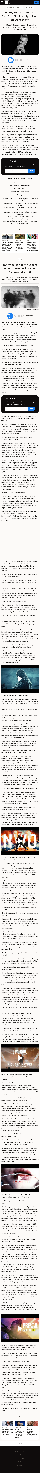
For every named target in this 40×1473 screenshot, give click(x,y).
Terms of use (20, 1458)
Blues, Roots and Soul (15, 7)
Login (37, 2)
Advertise (20, 1466)
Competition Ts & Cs (20, 1451)
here (3, 1410)
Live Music (29, 7)
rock (20, 259)
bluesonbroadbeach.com (21, 185)
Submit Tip (20, 1470)
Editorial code (20, 1455)
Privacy (20, 1461)
